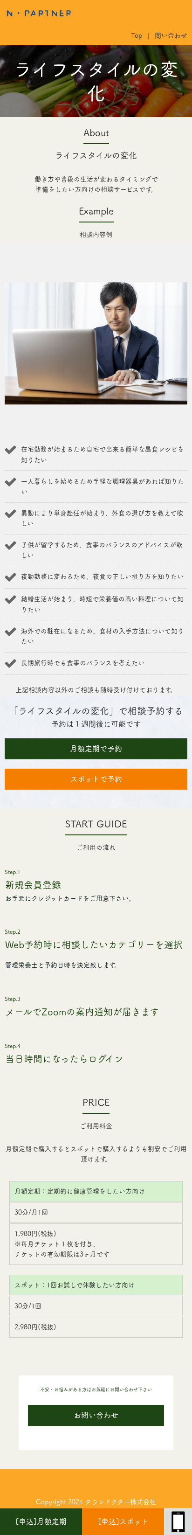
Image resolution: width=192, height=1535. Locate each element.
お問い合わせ (96, 1415)
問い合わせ (171, 35)
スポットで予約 (96, 779)
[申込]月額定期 (41, 1521)
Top (137, 35)
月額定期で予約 (96, 748)
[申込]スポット (123, 1521)
